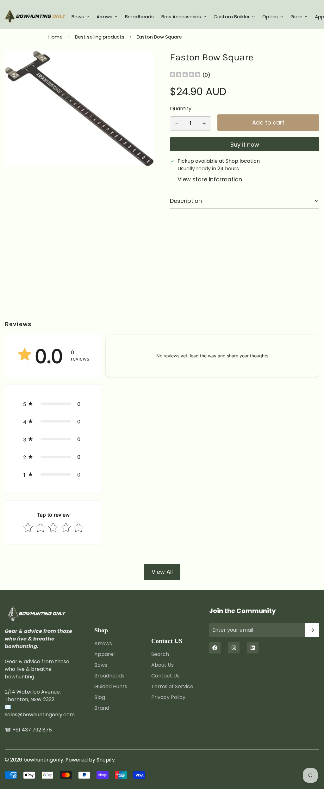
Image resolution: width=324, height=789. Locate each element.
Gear (296, 16)
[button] (53, 404)
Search (160, 654)
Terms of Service (172, 686)
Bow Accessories (181, 16)
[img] (185, 75)
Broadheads (139, 16)
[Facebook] (215, 647)
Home (55, 36)
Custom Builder (232, 16)
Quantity (180, 108)
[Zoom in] (148, 64)
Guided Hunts (110, 686)
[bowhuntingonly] (35, 16)
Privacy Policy (168, 697)
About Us (162, 665)
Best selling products (99, 36)
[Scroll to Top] (311, 754)
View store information (210, 179)
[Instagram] (234, 647)
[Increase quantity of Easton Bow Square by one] (204, 123)
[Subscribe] (312, 630)
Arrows (104, 16)
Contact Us (165, 675)
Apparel (104, 654)
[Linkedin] (253, 647)
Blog (99, 697)
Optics (270, 16)
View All (162, 572)
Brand (101, 708)
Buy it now (244, 145)
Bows (78, 16)
